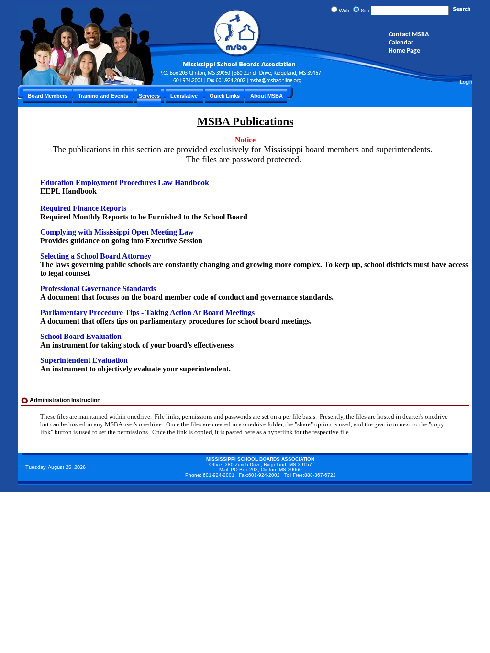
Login (466, 82)
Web (344, 10)
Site (365, 10)
